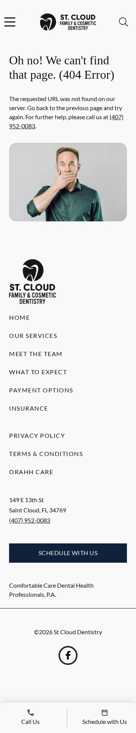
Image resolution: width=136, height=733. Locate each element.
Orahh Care (31, 471)
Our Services (33, 335)
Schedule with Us (68, 552)
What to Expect (38, 371)
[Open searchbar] (123, 22)
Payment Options (41, 390)
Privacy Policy (37, 435)
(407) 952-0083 (29, 520)
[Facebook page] (68, 655)
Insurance (28, 408)
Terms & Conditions (46, 453)
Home (19, 317)
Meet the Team (36, 353)
